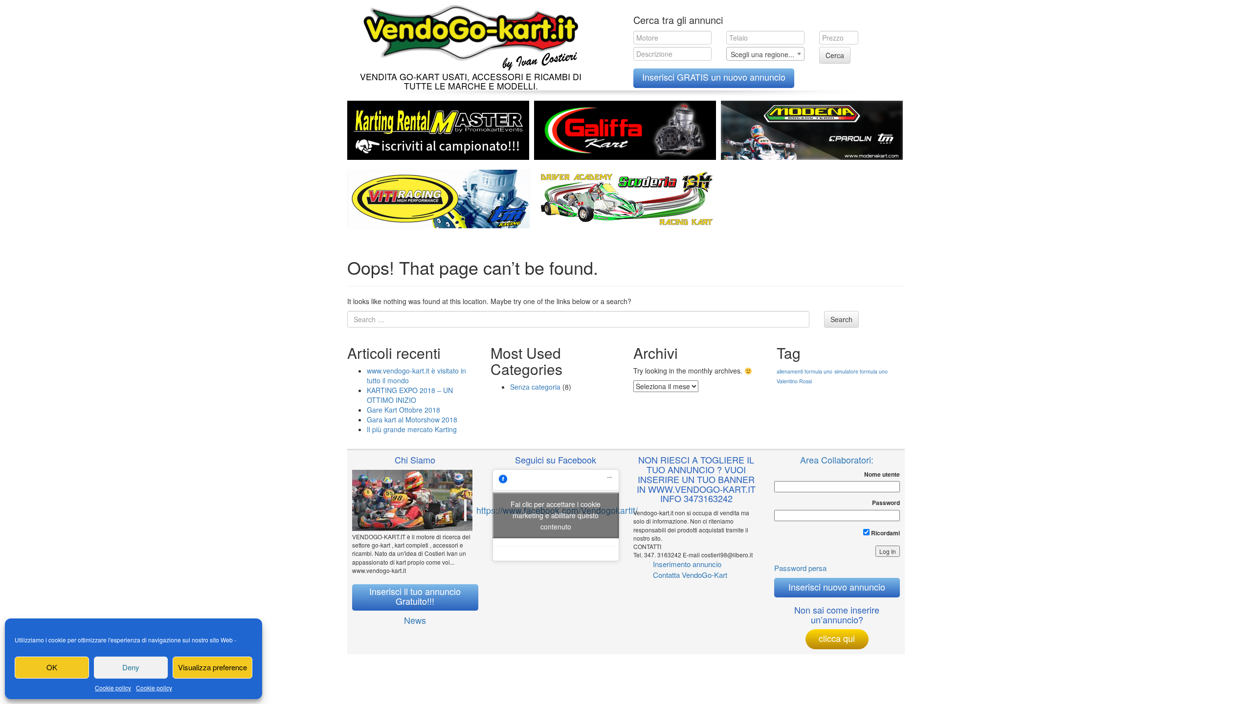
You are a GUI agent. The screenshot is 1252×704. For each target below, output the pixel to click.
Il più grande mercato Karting (412, 429)
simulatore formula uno (861, 371)
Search (841, 319)
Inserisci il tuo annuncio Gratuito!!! (415, 596)
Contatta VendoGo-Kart (690, 575)
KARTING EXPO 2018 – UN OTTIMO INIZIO (410, 395)
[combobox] (765, 54)
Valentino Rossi (794, 381)
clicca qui (837, 638)
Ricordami (885, 532)
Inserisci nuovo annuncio (836, 586)
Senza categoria (535, 387)
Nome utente (882, 474)
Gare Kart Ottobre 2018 (403, 410)
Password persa (800, 568)
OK (51, 667)
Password (886, 503)
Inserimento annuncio (687, 564)
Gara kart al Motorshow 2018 (412, 419)
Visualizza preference (212, 667)
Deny (130, 667)
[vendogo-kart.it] (468, 35)
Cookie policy (113, 687)
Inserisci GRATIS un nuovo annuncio (713, 76)
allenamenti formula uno (804, 371)
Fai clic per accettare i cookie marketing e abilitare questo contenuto (556, 515)
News (415, 620)
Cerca (835, 55)
